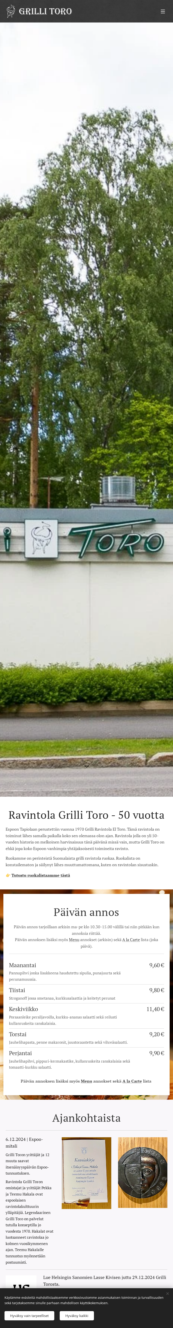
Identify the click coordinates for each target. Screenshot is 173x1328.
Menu (74, 939)
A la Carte (131, 939)
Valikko (162, 11)
